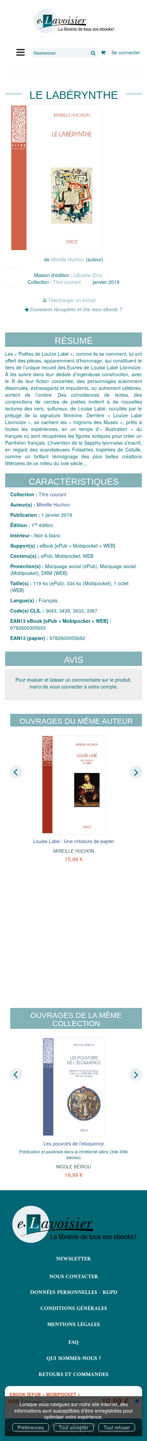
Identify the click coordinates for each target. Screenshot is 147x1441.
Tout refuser (117, 1427)
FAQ (73, 1342)
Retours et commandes (73, 1374)
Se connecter (125, 52)
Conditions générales (73, 1308)
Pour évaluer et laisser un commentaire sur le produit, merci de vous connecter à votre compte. (73, 683)
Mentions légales (73, 1324)
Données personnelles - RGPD (73, 1292)
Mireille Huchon (67, 259)
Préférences (30, 1427)
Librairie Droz (88, 275)
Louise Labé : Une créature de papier (73, 841)
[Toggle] (20, 51)
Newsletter (73, 1259)
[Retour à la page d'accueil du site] (73, 21)
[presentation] (16, 771)
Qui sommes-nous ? (73, 1358)
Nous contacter (73, 1277)
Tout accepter (74, 1427)
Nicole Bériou (73, 1166)
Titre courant (67, 281)
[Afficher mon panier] (103, 52)
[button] (56, 178)
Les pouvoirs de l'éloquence (73, 1143)
